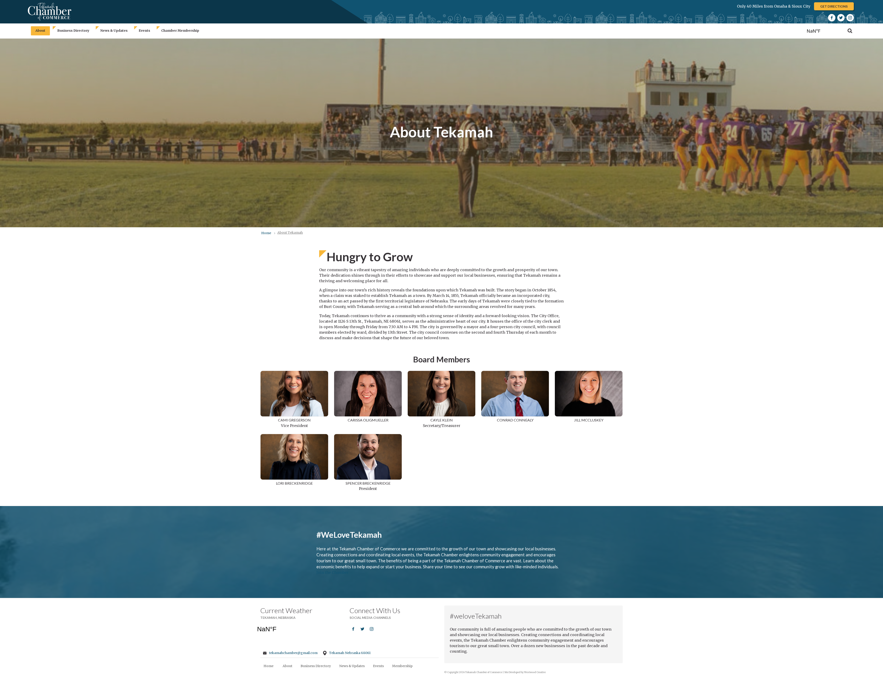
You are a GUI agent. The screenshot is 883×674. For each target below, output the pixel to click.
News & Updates (114, 31)
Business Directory (73, 31)
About (40, 31)
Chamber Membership (180, 31)
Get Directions (834, 6)
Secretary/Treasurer (441, 423)
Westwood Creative (535, 672)
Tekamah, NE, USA (822, 30)
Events (144, 31)
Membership (402, 666)
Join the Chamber (332, 572)
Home (268, 666)
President (368, 486)
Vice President (294, 423)
